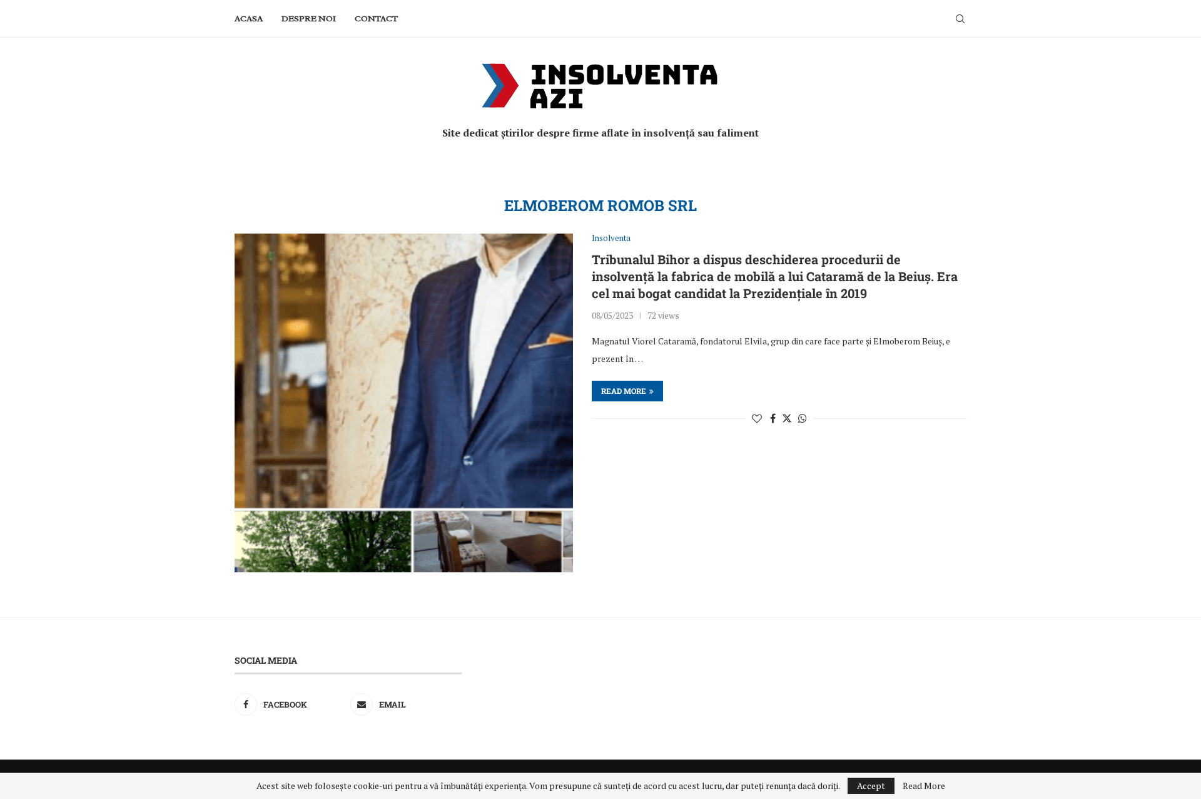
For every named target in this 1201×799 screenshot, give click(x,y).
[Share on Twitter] (787, 418)
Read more (623, 391)
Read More (924, 785)
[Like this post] (757, 418)
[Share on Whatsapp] (802, 418)
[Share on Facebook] (773, 418)
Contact (376, 18)
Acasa (249, 18)
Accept (871, 785)
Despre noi (308, 18)
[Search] (960, 19)
